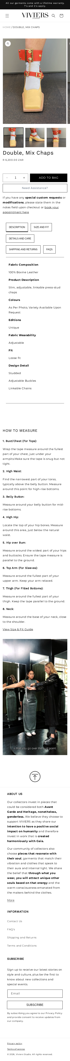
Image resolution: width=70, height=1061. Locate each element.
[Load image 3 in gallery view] (56, 138)
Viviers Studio (23, 1054)
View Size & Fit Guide (18, 629)
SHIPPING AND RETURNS (23, 249)
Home (7, 27)
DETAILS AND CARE (20, 238)
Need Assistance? (35, 188)
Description (17, 227)
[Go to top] (35, 777)
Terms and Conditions (22, 945)
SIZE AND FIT (41, 227)
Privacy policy (14, 1043)
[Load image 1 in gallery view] (13, 138)
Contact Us (14, 921)
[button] (7, 16)
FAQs (49, 249)
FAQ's (11, 929)
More (10, 900)
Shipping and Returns (22, 937)
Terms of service (16, 1049)
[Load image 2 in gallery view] (35, 138)
